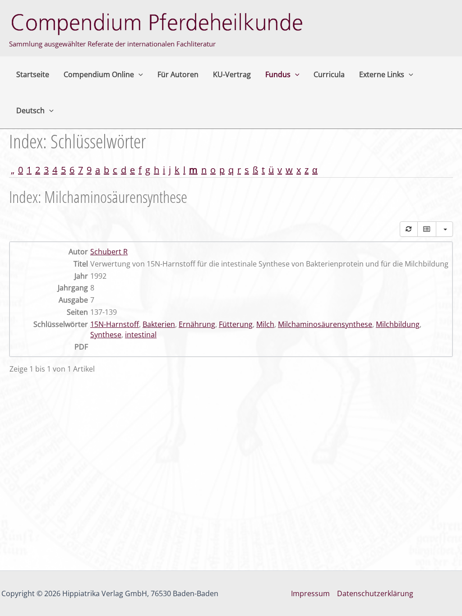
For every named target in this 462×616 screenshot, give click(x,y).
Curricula (329, 74)
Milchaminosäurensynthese (325, 324)
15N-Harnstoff (114, 324)
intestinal (141, 335)
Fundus (278, 74)
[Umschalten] (426, 229)
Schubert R (109, 252)
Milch (265, 324)
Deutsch (30, 110)
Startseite (32, 74)
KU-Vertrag (232, 74)
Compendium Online (99, 74)
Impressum (310, 593)
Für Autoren (178, 74)
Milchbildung (398, 324)
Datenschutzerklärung (375, 593)
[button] (138, 74)
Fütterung (236, 324)
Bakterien (159, 324)
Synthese (105, 335)
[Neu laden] (409, 229)
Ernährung (197, 324)
